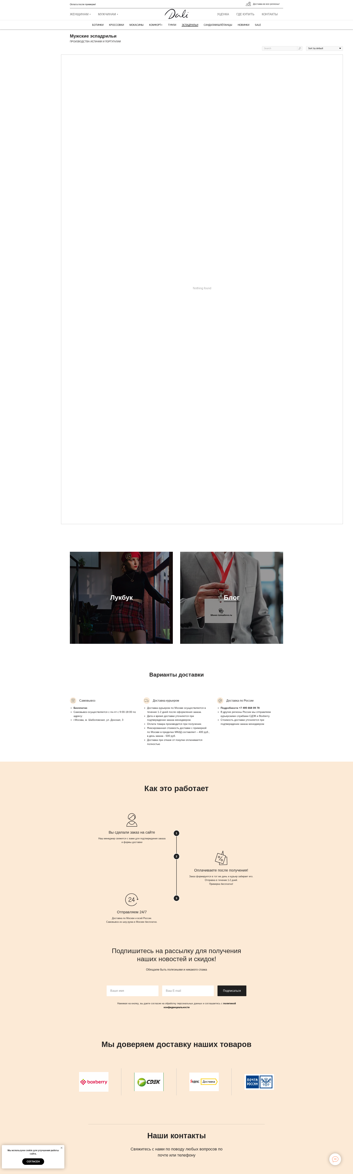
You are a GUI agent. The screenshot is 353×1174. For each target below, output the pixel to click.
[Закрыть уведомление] (61, 1148)
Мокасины (136, 25)
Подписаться (232, 990)
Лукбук (121, 597)
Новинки (243, 25)
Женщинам (79, 14)
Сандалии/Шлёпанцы (218, 25)
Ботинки (98, 25)
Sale (258, 25)
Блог (232, 597)
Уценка (223, 14)
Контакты (270, 14)
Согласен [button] (33, 1161)
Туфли (172, 25)
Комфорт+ (156, 25)
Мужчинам (107, 14)
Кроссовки (116, 25)
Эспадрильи (190, 25)
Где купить (245, 14)
